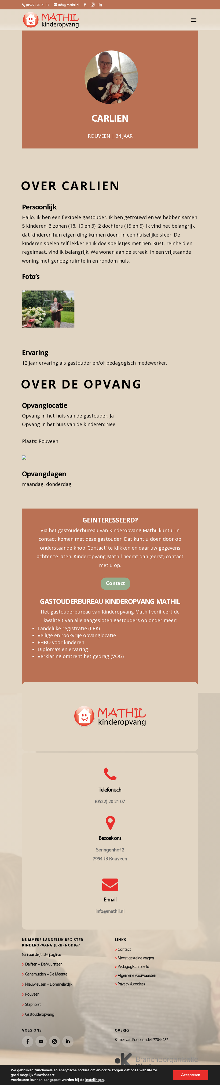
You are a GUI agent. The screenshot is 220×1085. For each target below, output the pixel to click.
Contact (115, 583)
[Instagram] (93, 4)
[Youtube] (41, 1041)
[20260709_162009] (48, 325)
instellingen (94, 1079)
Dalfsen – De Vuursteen (44, 965)
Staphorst (33, 1005)
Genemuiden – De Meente (46, 974)
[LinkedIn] (100, 5)
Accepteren (190, 1074)
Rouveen (32, 995)
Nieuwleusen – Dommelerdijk (48, 985)
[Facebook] (85, 5)
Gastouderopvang (39, 1015)
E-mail (110, 900)
